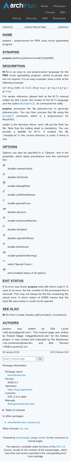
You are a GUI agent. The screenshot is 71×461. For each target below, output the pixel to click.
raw (26, 428)
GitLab (17, 18)
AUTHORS (11, 323)
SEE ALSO (11, 309)
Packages (60, 6)
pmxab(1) (8, 115)
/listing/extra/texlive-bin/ (21, 403)
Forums (50, 12)
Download (59, 18)
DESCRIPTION (14, 66)
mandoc (41, 437)
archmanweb (22, 437)
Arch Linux (20, 5)
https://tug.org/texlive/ (20, 389)
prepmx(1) (29, 103)
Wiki (63, 12)
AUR (45, 18)
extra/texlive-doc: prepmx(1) (24, 422)
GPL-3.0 (60, 446)
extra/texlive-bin (17, 375)
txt (21, 428)
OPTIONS (10, 147)
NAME (7, 35)
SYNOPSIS (11, 52)
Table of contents (15, 410)
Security (31, 18)
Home (44, 6)
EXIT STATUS (13, 281)
